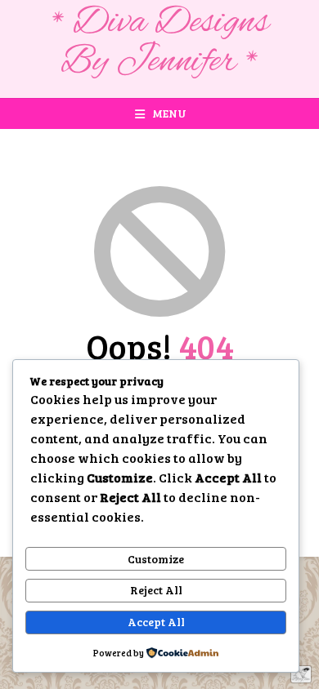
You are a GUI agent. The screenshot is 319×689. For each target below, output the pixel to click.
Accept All (156, 621)
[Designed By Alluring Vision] (301, 674)
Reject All (156, 590)
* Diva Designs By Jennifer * (160, 42)
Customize (156, 559)
